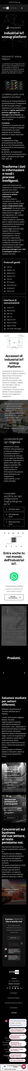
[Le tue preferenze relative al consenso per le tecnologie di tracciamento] (2, 1068)
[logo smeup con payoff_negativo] (10, 8)
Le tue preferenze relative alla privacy (15, 1066)
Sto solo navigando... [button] (17, 1060)
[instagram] (12, 988)
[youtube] (15, 988)
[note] (18, 1023)
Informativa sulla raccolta (9, 1069)
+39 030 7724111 (15, 981)
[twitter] (10, 988)
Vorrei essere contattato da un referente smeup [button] (15, 1043)
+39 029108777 (15, 986)
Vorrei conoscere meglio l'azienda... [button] (16, 1055)
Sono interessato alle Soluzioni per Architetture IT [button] (17, 1036)
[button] (14, 509)
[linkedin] (18, 988)
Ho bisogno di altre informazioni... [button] (16, 1050)
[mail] (20, 988)
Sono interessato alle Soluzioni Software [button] (17, 1030)
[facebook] (7, 988)
